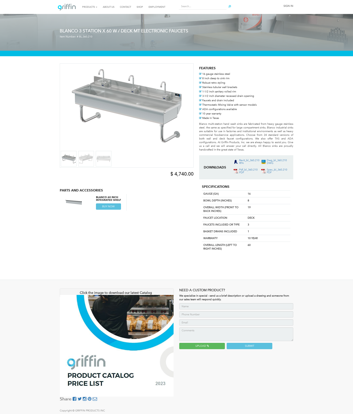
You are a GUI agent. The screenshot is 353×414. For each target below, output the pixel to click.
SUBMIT (249, 345)
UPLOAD (201, 345)
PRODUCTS (88, 7)
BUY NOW (108, 206)
